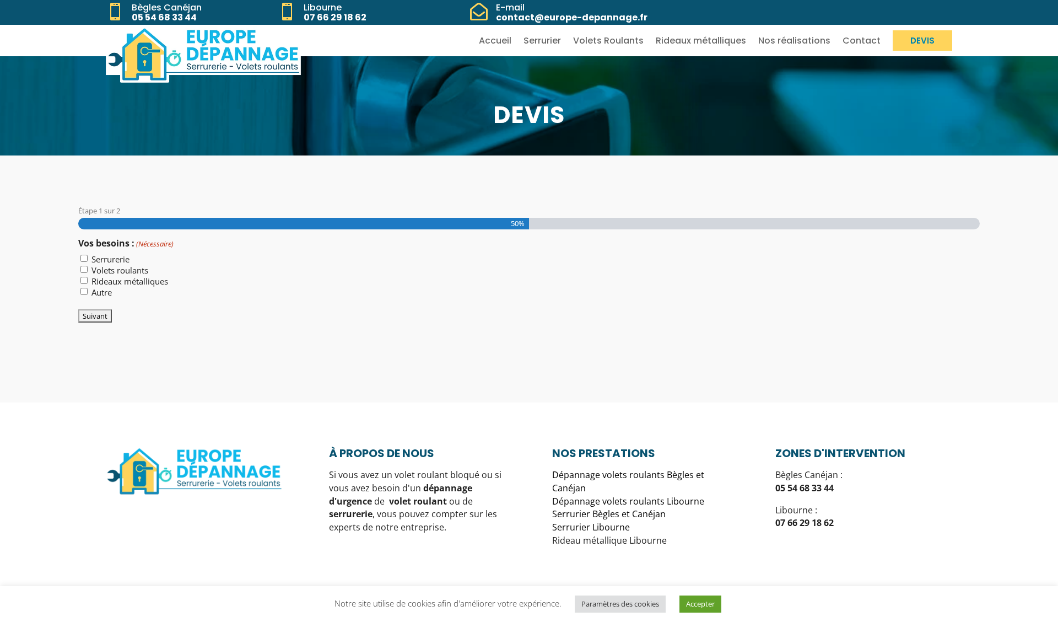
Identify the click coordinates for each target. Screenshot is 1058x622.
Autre (101, 292)
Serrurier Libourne (591, 527)
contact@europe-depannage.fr (571, 17)
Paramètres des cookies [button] (620, 604)
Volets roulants (119, 270)
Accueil (495, 41)
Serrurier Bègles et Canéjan (609, 514)
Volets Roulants (608, 41)
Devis (922, 40)
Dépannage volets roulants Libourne (628, 501)
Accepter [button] (700, 604)
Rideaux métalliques (701, 41)
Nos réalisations (794, 41)
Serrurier (542, 41)
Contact (862, 41)
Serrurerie (110, 259)
